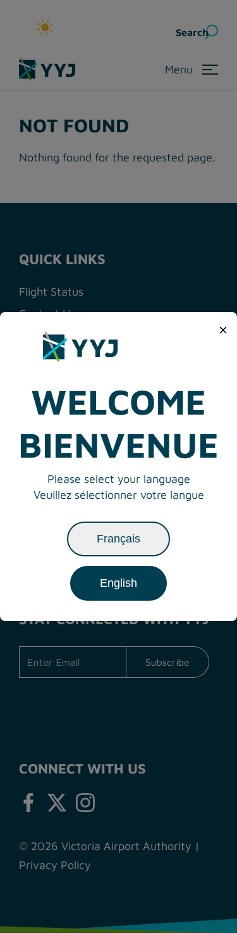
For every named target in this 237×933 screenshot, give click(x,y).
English (118, 583)
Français (118, 538)
